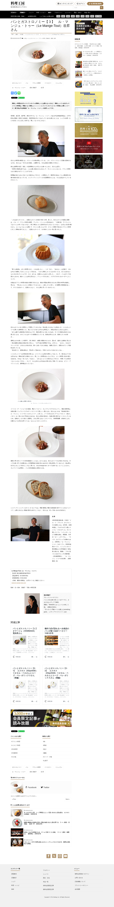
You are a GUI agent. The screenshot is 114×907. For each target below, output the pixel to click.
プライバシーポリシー (81, 885)
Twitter (46, 787)
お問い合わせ (79, 877)
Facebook (31, 787)
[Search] (101, 7)
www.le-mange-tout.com (19, 583)
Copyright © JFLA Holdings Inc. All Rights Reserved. (57, 897)
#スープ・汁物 (47, 757)
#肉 (44, 741)
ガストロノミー (16, 83)
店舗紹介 (22, 12)
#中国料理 (14, 753)
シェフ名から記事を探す (46, 16)
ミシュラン (58, 83)
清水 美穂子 (33, 87)
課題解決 (13, 12)
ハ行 (82, 16)
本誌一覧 (87, 12)
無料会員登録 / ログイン (82, 874)
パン (27, 83)
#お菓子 (45, 760)
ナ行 (77, 16)
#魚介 (44, 749)
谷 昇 (42, 87)
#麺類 (44, 753)
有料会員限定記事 (48, 885)
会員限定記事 (32, 16)
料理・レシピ (40, 12)
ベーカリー (48, 83)
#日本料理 (14, 749)
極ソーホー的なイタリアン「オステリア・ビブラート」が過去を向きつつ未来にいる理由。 (92, 73)
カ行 (63, 16)
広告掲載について (80, 881)
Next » (68, 799)
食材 (49, 12)
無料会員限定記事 (48, 889)
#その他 (13, 757)
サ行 (68, 16)
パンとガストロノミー (32, 38)
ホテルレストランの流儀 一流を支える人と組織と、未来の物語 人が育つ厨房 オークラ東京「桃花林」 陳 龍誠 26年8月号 (88, 45)
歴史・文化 (77, 12)
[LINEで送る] (21, 97)
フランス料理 (42, 38)
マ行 (87, 16)
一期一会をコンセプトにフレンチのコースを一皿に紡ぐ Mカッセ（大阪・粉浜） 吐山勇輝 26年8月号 (92, 83)
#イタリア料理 (15, 745)
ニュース (67, 12)
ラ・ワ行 (98, 16)
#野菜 (44, 745)
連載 (52, 38)
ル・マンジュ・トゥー (18, 87)
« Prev (14, 799)
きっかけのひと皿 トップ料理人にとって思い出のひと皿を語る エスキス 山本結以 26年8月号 (92, 53)
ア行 (58, 16)
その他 (24, 38)
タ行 (73, 16)
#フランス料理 (15, 741)
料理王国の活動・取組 (17, 16)
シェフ (31, 12)
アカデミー (57, 12)
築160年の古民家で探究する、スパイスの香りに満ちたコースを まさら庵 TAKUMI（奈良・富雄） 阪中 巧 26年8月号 (93, 64)
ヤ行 (92, 16)
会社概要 (77, 889)
